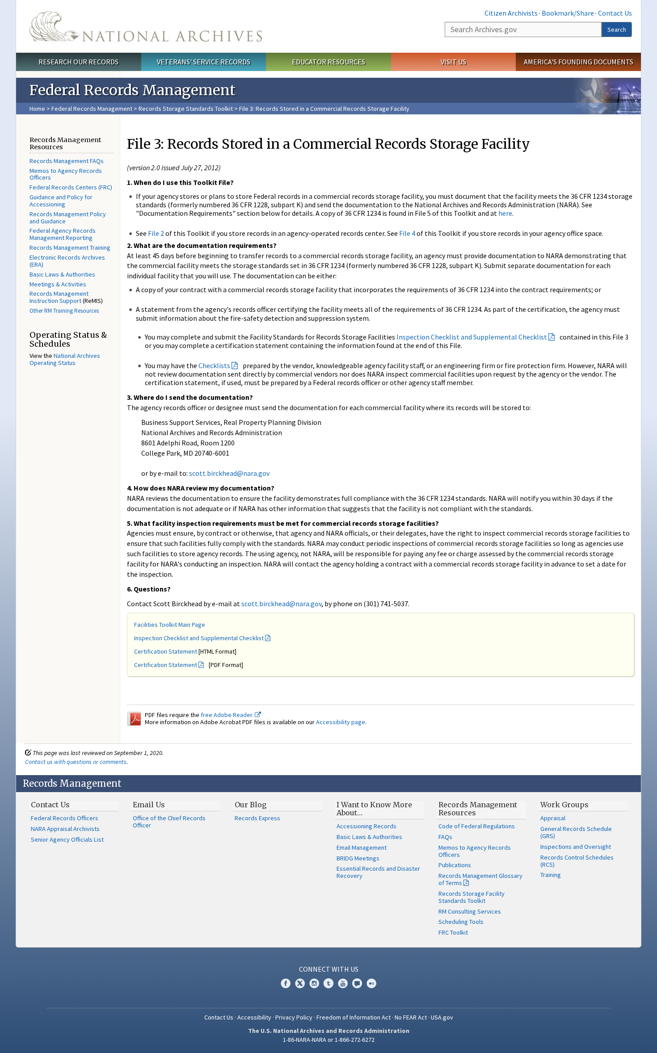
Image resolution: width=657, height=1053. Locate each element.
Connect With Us (328, 969)
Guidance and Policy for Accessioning (61, 200)
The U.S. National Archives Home (145, 26)
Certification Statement (165, 651)
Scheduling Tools (461, 922)
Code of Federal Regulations (476, 826)
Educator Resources (328, 61)
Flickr (371, 983)
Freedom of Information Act (353, 1017)
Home (37, 109)
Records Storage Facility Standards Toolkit (471, 897)
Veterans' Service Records (203, 61)
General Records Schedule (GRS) (576, 832)
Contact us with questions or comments (75, 762)
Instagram (314, 983)
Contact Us (615, 12)
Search (616, 29)
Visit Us (453, 61)
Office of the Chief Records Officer (169, 821)
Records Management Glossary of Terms (480, 879)
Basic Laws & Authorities (62, 274)
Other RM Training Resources (64, 311)
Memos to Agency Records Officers (65, 174)
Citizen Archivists (511, 12)
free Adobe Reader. (228, 715)
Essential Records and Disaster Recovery (378, 872)
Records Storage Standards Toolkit (186, 109)
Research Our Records (78, 61)
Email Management (362, 847)
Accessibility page (340, 722)
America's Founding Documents (578, 61)
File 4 (407, 233)
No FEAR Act (411, 1017)
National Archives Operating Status (64, 359)
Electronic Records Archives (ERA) (67, 260)
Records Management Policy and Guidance (67, 217)
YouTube (342, 983)
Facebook (285, 983)
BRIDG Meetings (358, 858)
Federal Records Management (91, 109)
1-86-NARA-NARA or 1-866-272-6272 (329, 1040)
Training (550, 875)
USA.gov (442, 1017)
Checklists (214, 365)
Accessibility (254, 1017)
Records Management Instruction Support (58, 297)
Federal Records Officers (64, 818)
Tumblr (328, 983)
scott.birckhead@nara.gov (229, 473)
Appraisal (552, 818)
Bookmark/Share (568, 12)
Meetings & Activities (57, 284)
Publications (454, 865)
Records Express (257, 818)
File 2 (156, 233)
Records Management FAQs (66, 161)
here (505, 213)
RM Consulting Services (469, 911)
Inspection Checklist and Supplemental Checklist (471, 336)
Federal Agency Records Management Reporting (62, 234)
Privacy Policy (293, 1017)
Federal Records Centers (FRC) (70, 187)
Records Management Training (69, 247)
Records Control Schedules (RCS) (577, 860)
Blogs (357, 983)
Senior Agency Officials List (67, 839)
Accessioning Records (366, 826)
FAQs (445, 837)
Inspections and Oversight (575, 847)
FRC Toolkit (453, 932)
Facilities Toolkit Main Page (169, 625)
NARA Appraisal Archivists (65, 829)
